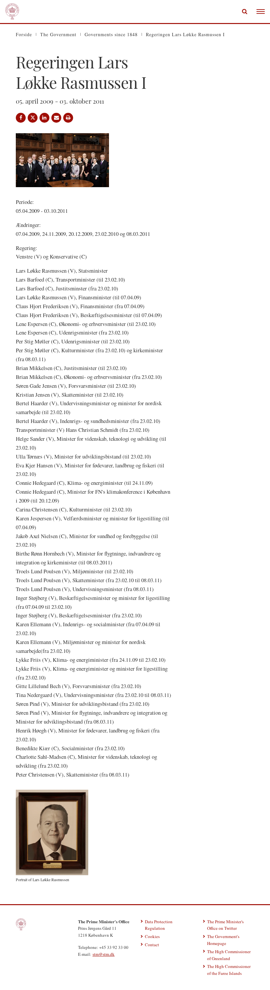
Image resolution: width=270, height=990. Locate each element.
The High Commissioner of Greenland (229, 955)
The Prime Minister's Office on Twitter (225, 925)
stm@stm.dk (104, 954)
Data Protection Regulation (159, 925)
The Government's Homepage (223, 939)
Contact (152, 945)
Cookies (152, 936)
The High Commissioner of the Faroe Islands (229, 969)
